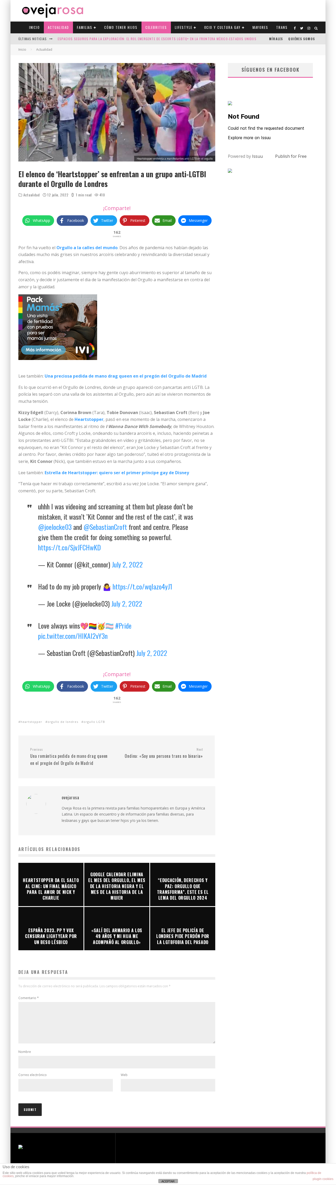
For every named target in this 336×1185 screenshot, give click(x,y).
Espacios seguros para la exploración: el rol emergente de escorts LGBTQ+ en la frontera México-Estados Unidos (157, 38)
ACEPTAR (168, 1181)
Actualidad (58, 27)
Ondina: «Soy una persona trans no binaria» (164, 753)
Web (124, 1075)
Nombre (24, 1052)
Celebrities (156, 27)
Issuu (257, 156)
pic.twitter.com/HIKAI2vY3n (73, 636)
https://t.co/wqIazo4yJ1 (142, 586)
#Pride (123, 625)
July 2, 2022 (127, 564)
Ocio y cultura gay (222, 27)
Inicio (34, 27)
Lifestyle (183, 27)
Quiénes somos (301, 38)
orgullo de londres (63, 722)
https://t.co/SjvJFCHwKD (69, 547)
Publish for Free (291, 156)
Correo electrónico (32, 1075)
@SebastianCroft (105, 527)
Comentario (28, 998)
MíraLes (276, 38)
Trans (282, 27)
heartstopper (31, 722)
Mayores (261, 27)
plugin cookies (323, 1179)
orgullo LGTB (94, 722)
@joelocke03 (55, 527)
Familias (85, 27)
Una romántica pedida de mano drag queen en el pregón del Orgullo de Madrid (69, 756)
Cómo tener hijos (120, 27)
